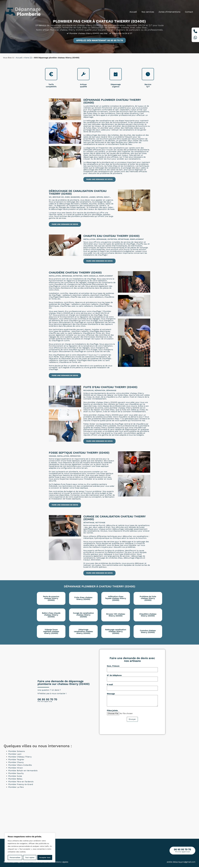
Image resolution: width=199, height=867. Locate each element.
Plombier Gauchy (16, 773)
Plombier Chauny (16, 762)
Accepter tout (44, 857)
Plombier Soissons (16, 751)
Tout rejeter (30, 857)
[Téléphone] (195, 31)
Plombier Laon (14, 754)
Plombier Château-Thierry (20, 757)
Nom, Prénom (113, 666)
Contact (189, 12)
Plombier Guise (15, 776)
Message (111, 694)
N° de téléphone (114, 675)
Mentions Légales (60, 862)
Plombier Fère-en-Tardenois (20, 781)
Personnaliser (15, 857)
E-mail (110, 684)
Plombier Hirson (15, 768)
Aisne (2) (28, 58)
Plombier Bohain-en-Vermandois (22, 770)
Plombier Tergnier (16, 759)
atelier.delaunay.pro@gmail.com (181, 862)
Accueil (133, 12)
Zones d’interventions (169, 12)
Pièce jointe (112, 710)
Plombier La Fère (16, 787)
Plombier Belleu (15, 779)
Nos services (148, 12)
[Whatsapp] (195, 38)
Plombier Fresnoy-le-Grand (20, 784)
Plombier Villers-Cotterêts (20, 765)
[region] (30, 847)
